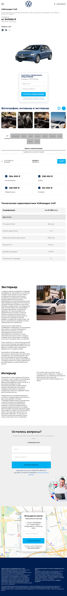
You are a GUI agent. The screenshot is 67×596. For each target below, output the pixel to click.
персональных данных (39, 99)
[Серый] (6, 30)
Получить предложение (33, 94)
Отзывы (37, 136)
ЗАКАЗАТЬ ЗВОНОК (31, 465)
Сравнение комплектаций (33, 152)
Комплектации (15, 136)
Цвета (37, 141)
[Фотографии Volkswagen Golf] (33, 120)
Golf (7, 135)
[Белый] (9, 30)
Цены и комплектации (33, 148)
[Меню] (2, 4)
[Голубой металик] (2, 30)
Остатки (30, 141)
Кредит (24, 136)
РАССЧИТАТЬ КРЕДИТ (61, 161)
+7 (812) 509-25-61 (61, 3)
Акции (30, 136)
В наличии (52, 136)
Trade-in (45, 136)
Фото (60, 136)
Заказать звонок (33, 541)
